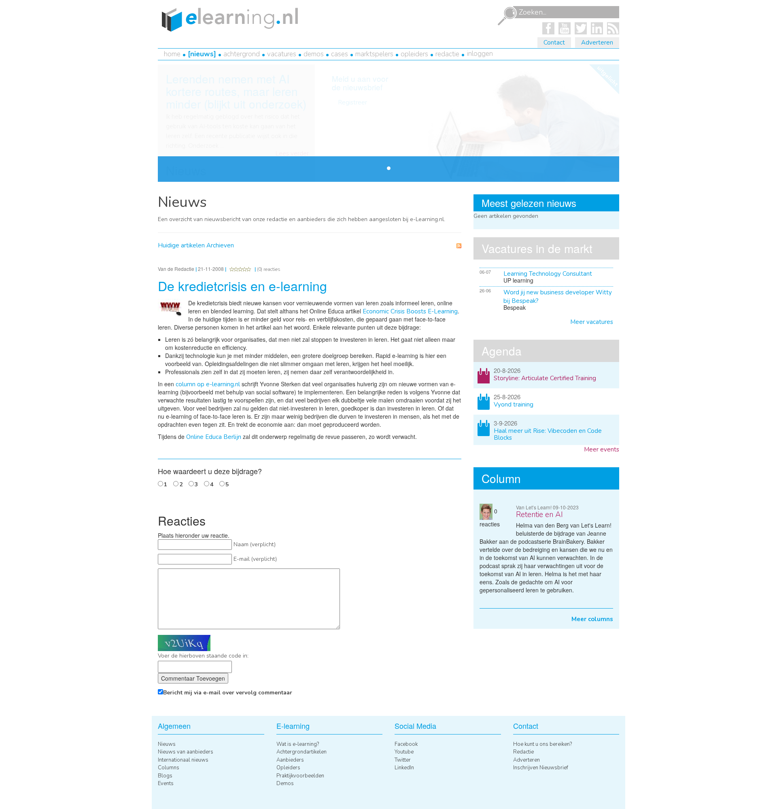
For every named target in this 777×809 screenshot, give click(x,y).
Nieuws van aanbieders (185, 752)
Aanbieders (290, 760)
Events (166, 783)
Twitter (403, 760)
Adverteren (597, 42)
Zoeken (507, 16)
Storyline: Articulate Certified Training (545, 378)
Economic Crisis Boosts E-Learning (410, 311)
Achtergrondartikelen (301, 752)
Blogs (165, 775)
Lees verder (292, 154)
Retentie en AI (539, 514)
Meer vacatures (591, 322)
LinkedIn (404, 767)
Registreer (352, 102)
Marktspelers (374, 54)
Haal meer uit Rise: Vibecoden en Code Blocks (548, 434)
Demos (314, 54)
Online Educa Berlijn (213, 437)
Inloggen (480, 53)
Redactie (447, 54)
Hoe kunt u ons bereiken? (542, 744)
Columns (168, 767)
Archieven (220, 245)
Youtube (404, 752)
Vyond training (513, 404)
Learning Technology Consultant (547, 274)
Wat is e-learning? (297, 744)
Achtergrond (241, 54)
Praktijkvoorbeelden (300, 775)
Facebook (406, 744)
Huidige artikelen (181, 245)
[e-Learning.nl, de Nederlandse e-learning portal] (228, 19)
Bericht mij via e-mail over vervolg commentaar (227, 692)
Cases (339, 54)
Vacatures (281, 54)
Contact (554, 42)
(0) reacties (268, 269)
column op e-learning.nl (208, 384)
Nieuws (202, 54)
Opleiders (414, 54)
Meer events (601, 449)
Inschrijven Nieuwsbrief (540, 767)
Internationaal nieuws (183, 760)
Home (172, 54)
